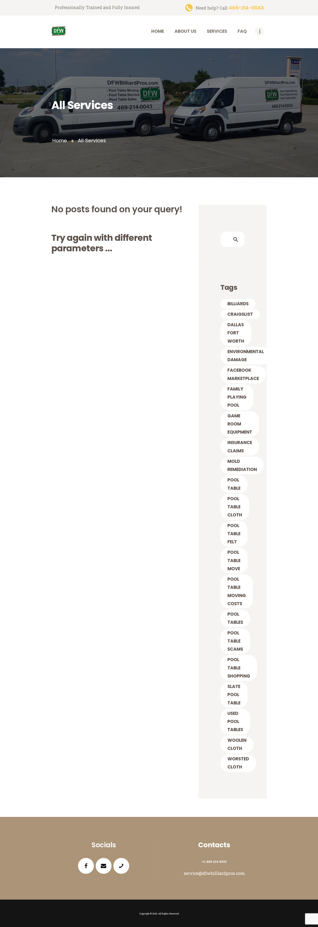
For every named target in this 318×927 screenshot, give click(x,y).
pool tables (235, 618)
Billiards (238, 304)
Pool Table (234, 484)
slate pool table (234, 694)
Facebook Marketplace (243, 374)
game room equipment (239, 424)
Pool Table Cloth (234, 507)
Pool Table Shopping (238, 668)
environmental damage (245, 356)
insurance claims (239, 446)
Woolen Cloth (236, 744)
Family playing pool (236, 397)
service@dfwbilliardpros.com (214, 873)
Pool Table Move (234, 560)
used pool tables (235, 721)
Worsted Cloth (238, 763)
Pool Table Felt (234, 534)
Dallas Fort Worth (235, 333)
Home (59, 140)
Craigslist (240, 314)
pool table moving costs (236, 591)
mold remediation (242, 465)
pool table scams (235, 641)
